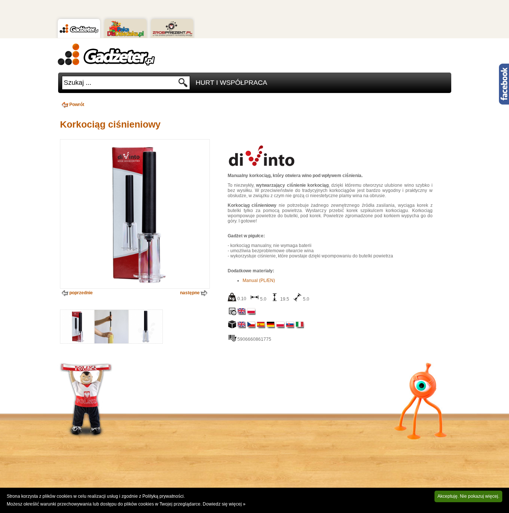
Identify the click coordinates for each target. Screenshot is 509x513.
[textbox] (120, 83)
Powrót (76, 104)
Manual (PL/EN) (259, 280)
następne (190, 292)
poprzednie (81, 292)
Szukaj (183, 84)
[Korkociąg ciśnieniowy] (77, 341)
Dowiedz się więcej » (224, 504)
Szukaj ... (77, 82)
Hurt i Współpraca (231, 82)
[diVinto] (261, 167)
